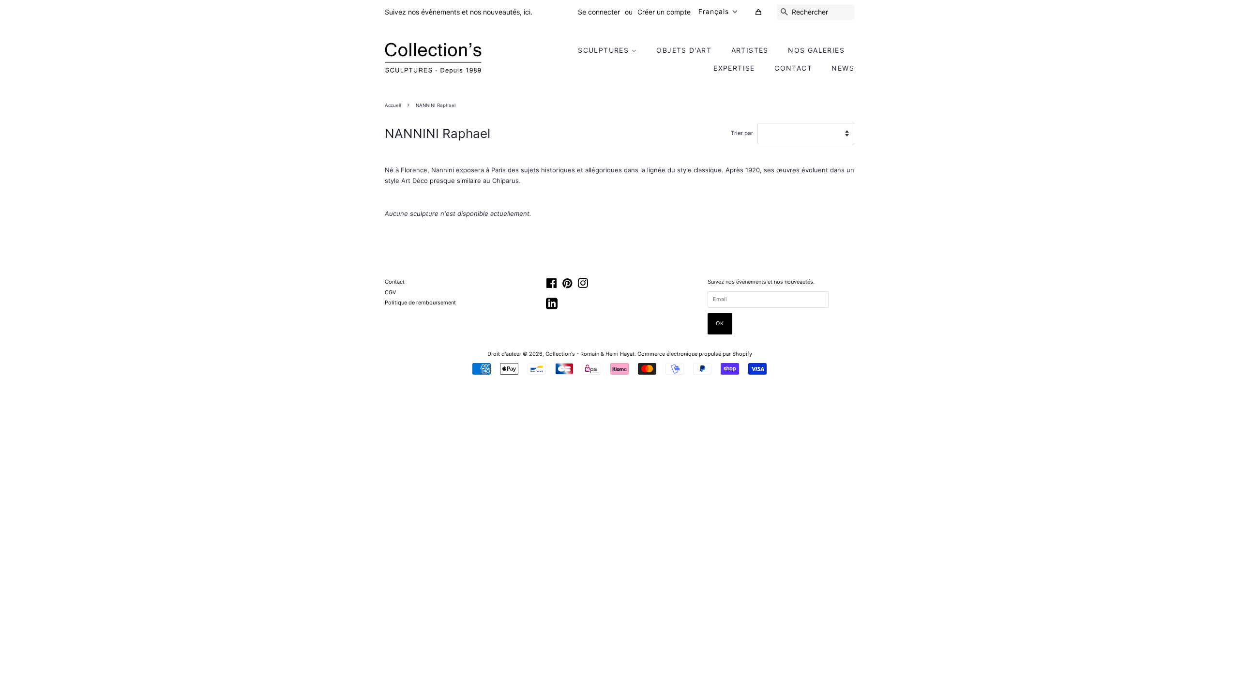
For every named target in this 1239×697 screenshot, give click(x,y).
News (842, 68)
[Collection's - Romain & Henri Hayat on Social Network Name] (552, 307)
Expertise (734, 68)
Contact (793, 68)
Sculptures (604, 50)
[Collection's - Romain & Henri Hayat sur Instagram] (582, 285)
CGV (390, 292)
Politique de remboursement (420, 302)
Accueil (393, 105)
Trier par (742, 133)
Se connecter (599, 12)
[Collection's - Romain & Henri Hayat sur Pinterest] (567, 285)
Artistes (750, 50)
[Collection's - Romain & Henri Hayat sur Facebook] (551, 285)
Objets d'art (683, 50)
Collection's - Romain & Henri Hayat (590, 353)
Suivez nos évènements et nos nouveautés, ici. (458, 12)
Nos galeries (816, 50)
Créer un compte (664, 12)
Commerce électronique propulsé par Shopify (694, 353)
